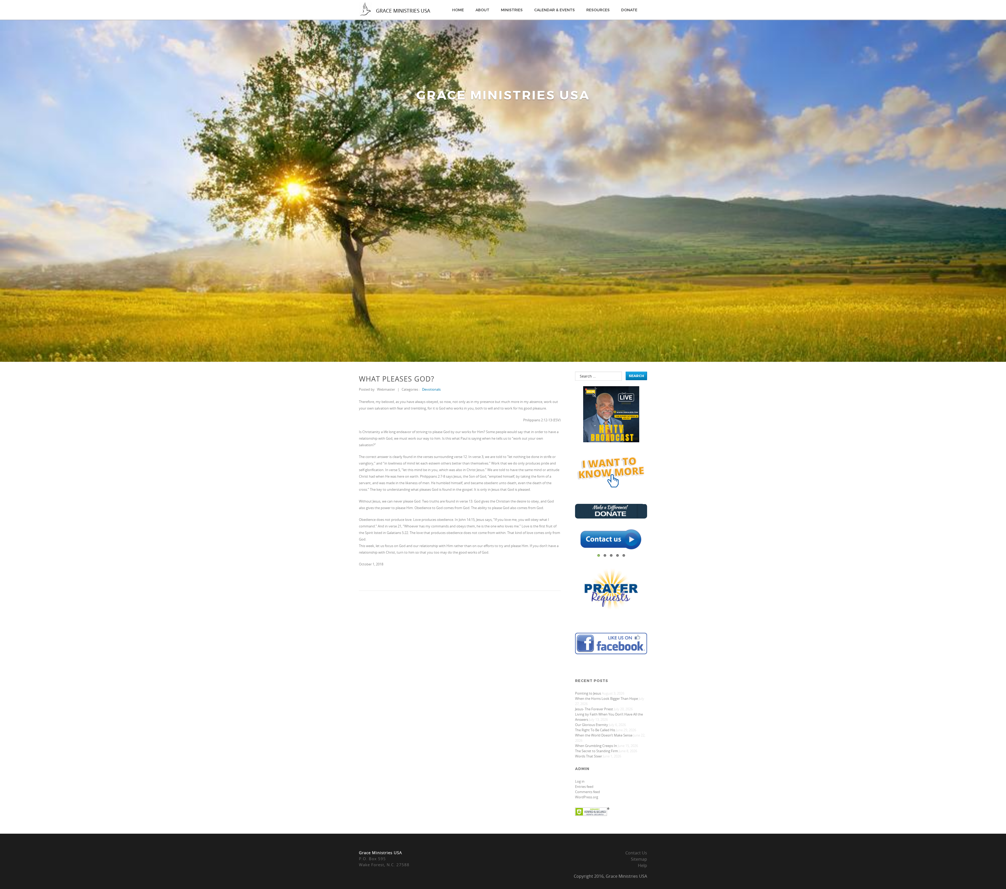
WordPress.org (586, 797)
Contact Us (636, 853)
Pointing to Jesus (588, 693)
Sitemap (639, 859)
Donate (629, 10)
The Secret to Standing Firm (596, 751)
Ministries (512, 10)
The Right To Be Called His (595, 730)
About (482, 10)
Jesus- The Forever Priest (594, 709)
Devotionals (431, 389)
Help (642, 865)
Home (458, 10)
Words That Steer (588, 756)
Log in (579, 781)
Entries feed (584, 786)
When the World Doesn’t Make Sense (603, 735)
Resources (598, 10)
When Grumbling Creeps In (596, 745)
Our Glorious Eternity (591, 724)
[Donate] (611, 517)
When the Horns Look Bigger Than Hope (606, 698)
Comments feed (587, 791)
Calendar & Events (554, 10)
